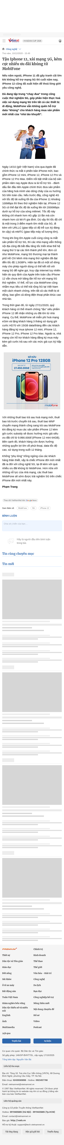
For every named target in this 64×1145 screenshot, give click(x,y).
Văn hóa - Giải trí (42, 973)
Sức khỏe (6, 979)
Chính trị (38, 949)
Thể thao (38, 961)
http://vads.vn (18, 1120)
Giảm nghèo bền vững (13, 1003)
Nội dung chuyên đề (43, 1009)
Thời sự (6, 955)
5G (33, 508)
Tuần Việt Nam (10, 997)
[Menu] (4, 41)
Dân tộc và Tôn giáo (12, 961)
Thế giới (37, 967)
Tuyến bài (16, 1041)
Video (36, 1021)
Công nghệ (11, 49)
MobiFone (22, 508)
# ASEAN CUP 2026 (32, 41)
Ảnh (4, 1021)
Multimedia (8, 1027)
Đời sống (7, 973)
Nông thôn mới (41, 1003)
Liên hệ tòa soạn (11, 1066)
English (6, 1015)
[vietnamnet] (14, 42)
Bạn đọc (37, 991)
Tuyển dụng (53, 1131)
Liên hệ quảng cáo (12, 1100)
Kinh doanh (39, 955)
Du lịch (37, 985)
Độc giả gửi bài (33, 1131)
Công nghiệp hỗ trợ (43, 997)
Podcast (37, 1027)
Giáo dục (6, 967)
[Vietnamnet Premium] (9, 950)
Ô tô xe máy (8, 985)
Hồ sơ (36, 1015)
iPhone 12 (44, 508)
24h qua (6, 1033)
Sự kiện (47, 1041)
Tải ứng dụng (11, 1131)
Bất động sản (9, 991)
